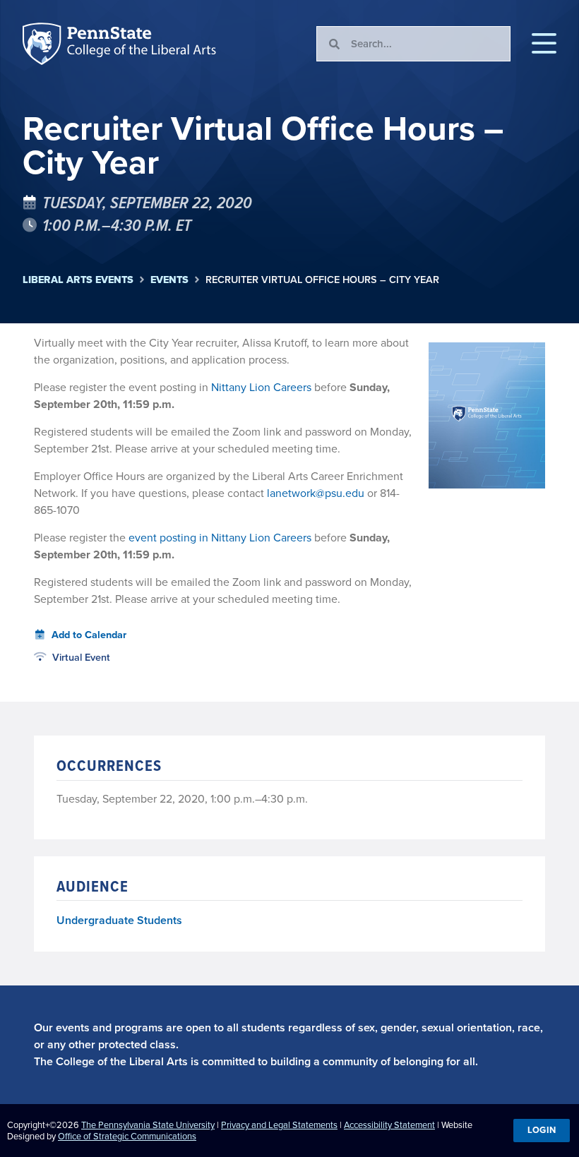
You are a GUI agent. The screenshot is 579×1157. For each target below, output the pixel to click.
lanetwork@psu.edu (315, 493)
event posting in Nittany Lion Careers (218, 537)
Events (169, 279)
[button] (544, 44)
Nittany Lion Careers (261, 387)
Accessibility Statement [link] (389, 1125)
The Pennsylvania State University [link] (148, 1125)
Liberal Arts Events (78, 279)
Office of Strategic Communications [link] (127, 1136)
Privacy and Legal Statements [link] (279, 1125)
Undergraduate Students (119, 920)
